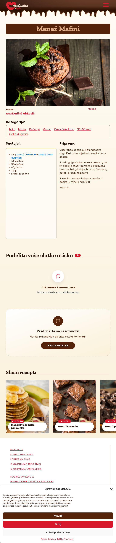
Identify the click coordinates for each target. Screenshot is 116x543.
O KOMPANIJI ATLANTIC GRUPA (25, 468)
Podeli (91, 108)
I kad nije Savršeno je (22, 476)
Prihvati (58, 515)
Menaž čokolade (26, 154)
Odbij (58, 524)
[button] (111, 489)
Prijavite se (58, 345)
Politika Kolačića (48, 539)
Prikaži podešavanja (58, 532)
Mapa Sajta (16, 449)
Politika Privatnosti (65, 539)
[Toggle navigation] (106, 5)
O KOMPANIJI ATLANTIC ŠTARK (25, 464)
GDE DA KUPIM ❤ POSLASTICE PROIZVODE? (31, 481)
